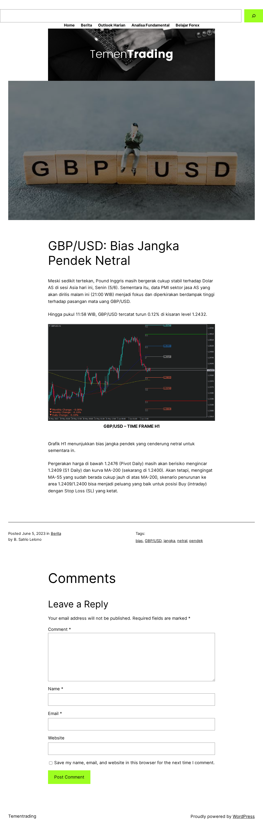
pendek (196, 540)
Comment (59, 629)
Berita (56, 533)
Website (56, 737)
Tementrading (22, 816)
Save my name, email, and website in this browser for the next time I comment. (134, 762)
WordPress (244, 816)
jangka (169, 540)
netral (182, 540)
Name (55, 688)
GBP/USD (153, 540)
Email (55, 713)
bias (139, 540)
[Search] (253, 15)
